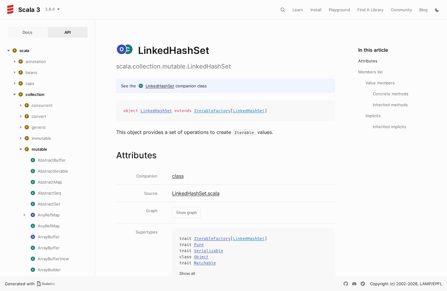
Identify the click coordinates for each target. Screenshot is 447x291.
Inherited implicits (389, 126)
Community (401, 9)
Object (201, 256)
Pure (199, 244)
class (178, 176)
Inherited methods (390, 104)
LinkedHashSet (160, 85)
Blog (423, 9)
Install (315, 9)
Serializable (208, 250)
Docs (27, 32)
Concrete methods (390, 93)
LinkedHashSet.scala (196, 193)
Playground (339, 9)
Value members (380, 82)
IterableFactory (212, 110)
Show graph (186, 212)
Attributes (367, 60)
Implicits (373, 115)
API (67, 32)
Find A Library (370, 9)
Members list (370, 71)
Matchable (205, 262)
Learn (298, 9)
